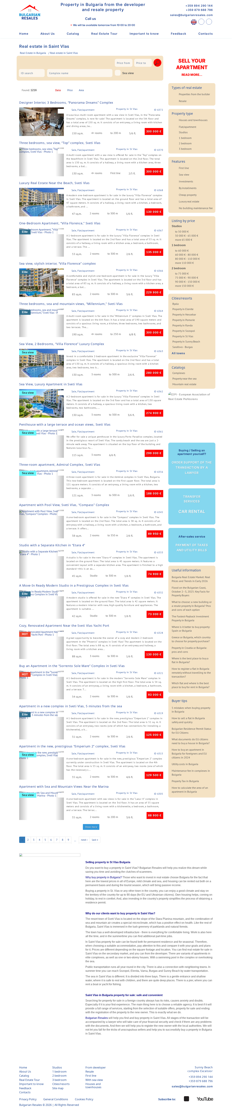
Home (23, 33)
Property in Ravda (182, 325)
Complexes (178, 373)
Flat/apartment (187, 127)
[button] (23, 121)
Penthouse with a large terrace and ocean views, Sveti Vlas (65, 424)
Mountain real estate (184, 384)
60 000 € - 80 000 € (186, 254)
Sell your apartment (192, 67)
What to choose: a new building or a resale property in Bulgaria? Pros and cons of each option (192, 605)
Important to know (144, 33)
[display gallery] (158, 91)
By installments (188, 188)
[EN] (194, 22)
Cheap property (188, 194)
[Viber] (102, 18)
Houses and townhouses (193, 120)
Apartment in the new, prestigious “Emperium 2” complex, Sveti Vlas (72, 746)
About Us (47, 33)
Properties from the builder (194, 94)
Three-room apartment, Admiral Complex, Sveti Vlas (59, 465)
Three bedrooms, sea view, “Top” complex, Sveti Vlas (60, 143)
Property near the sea (184, 378)
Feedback (178, 33)
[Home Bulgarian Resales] (29, 12)
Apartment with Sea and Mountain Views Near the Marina (64, 786)
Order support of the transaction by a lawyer (192, 462)
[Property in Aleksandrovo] (30, 62)
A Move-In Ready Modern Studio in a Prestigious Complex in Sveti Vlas (74, 585)
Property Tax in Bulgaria (185, 781)
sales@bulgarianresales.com (191, 15)
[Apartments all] (61, 62)
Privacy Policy (28, 1099)
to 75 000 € (182, 273)
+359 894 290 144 (199, 5)
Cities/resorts (61, 1084)
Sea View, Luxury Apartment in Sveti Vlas (51, 384)
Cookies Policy (84, 1099)
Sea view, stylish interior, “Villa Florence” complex (57, 263)
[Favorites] (209, 22)
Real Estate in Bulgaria (33, 53)
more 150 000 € (184, 285)
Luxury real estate (189, 201)
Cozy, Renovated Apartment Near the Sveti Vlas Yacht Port (64, 625)
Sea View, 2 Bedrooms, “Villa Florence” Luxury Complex (61, 344)
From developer (95, 1067)
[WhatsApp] (110, 19)
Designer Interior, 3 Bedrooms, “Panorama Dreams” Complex (66, 102)
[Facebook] (186, 1098)
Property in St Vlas (127, 109)
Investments (186, 181)
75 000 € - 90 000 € (186, 277)
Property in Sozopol (183, 330)
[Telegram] (117, 18)
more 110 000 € (184, 262)
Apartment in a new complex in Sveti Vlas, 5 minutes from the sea (70, 706)
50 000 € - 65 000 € (186, 235)
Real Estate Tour (104, 33)
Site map (58, 1088)
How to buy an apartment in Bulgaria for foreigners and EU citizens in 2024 (189, 753)
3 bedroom (185, 148)
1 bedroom (185, 138)
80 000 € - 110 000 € (187, 258)
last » (95, 839)
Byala (175, 303)
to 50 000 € (182, 231)
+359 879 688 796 (199, 10)
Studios (183, 132)
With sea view (94, 1080)
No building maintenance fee (196, 208)
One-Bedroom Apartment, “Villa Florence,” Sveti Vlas (60, 223)
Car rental (192, 504)
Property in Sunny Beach (186, 341)
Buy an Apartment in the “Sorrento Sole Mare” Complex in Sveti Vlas (72, 666)
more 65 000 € (183, 239)
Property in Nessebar (184, 314)
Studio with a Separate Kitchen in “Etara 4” (52, 545)
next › (84, 839)
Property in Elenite (182, 309)
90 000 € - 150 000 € (187, 281)
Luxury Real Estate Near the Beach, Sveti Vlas (54, 183)
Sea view (128, 73)
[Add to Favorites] (61, 111)
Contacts (205, 33)
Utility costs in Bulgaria (185, 764)
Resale (182, 101)
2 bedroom (185, 143)
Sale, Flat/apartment (83, 109)
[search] (157, 63)
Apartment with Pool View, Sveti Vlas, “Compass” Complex (64, 505)
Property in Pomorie (183, 320)
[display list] (152, 91)
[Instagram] (179, 1098)
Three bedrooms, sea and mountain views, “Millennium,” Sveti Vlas (71, 304)
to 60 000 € (182, 250)
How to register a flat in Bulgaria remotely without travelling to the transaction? (191, 672)
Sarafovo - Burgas (182, 347)
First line (184, 168)
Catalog (73, 33)
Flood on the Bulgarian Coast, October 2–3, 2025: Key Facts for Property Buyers (191, 591)
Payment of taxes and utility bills (192, 543)
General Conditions (55, 1099)
